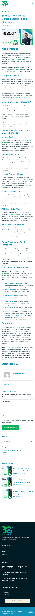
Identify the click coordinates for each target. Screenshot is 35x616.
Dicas (3, 452)
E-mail (16, 415)
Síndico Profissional (8, 11)
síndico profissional (14, 69)
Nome (5, 415)
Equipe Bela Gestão (18, 373)
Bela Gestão (23, 259)
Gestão (4, 454)
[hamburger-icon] (32, 3)
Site (27, 415)
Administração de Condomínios (10, 450)
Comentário (6, 401)
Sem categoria (5, 457)
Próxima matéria (7, 384)
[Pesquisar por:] (17, 441)
